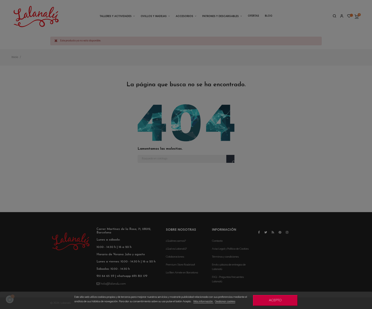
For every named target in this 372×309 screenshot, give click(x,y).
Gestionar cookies (225, 301)
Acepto (275, 300)
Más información (203, 301)
